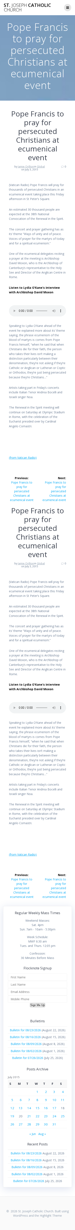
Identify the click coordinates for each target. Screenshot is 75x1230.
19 (12, 1116)
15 (37, 1108)
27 (20, 1124)
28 (29, 1124)
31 (54, 1124)
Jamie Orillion (26, 166)
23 (46, 1116)
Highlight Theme (51, 1216)
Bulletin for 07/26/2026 (27, 1058)
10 (54, 1100)
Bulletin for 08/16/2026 (25, 1037)
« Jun (32, 1134)
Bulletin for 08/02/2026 (26, 1051)
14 (29, 1108)
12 (12, 1108)
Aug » (42, 1134)
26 (12, 1124)
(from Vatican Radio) (23, 458)
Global (41, 166)
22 (37, 1116)
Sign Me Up (37, 1005)
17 (54, 1108)
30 (46, 1124)
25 (63, 1116)
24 (54, 1116)
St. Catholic (27, 7)
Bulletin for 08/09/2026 (26, 1044)
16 (46, 1108)
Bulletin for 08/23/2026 (25, 1030)
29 (37, 1124)
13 (20, 1108)
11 (63, 1100)
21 (29, 1116)
